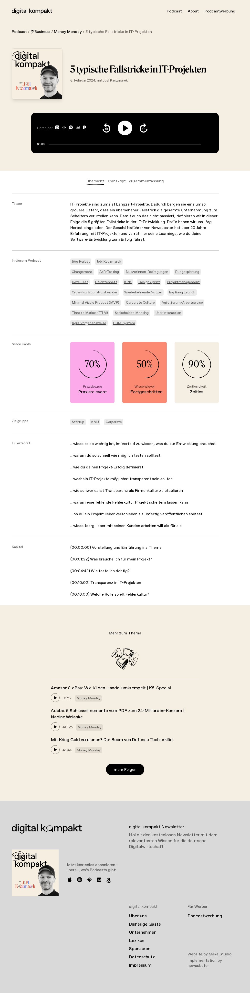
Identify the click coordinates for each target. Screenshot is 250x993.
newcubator (198, 965)
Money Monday (68, 31)
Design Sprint (149, 282)
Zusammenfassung (146, 181)
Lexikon (136, 941)
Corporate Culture (140, 302)
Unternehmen (142, 932)
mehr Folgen (125, 769)
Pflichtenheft (106, 282)
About (193, 11)
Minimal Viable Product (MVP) (95, 302)
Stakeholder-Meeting (132, 313)
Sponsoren (139, 949)
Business (42, 31)
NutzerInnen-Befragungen (147, 272)
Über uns (138, 916)
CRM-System (124, 323)
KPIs (128, 282)
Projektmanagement (183, 282)
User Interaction (168, 313)
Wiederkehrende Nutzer (143, 292)
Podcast (174, 11)
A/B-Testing (109, 272)
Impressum (140, 965)
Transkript (116, 181)
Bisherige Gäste (145, 924)
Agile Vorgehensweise (89, 323)
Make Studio (220, 954)
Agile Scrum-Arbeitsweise (182, 302)
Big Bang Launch (182, 292)
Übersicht (95, 181)
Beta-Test (80, 282)
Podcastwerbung (220, 11)
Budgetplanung (187, 272)
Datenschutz (142, 957)
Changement (82, 272)
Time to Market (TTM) (90, 313)
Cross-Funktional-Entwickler (94, 292)
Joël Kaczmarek (115, 80)
